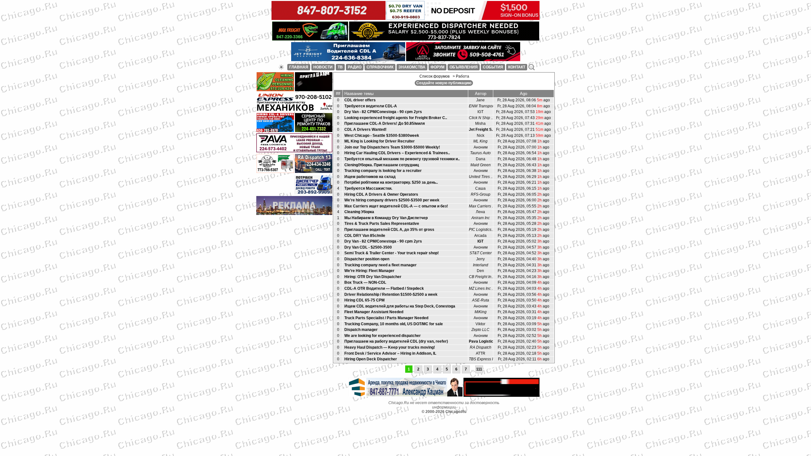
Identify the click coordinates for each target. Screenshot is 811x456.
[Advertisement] (294, 226)
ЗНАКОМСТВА (412, 67)
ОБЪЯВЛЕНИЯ (464, 67)
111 (479, 369)
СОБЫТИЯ (493, 67)
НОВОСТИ (323, 67)
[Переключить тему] (281, 67)
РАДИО (354, 67)
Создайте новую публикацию (443, 83)
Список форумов (434, 76)
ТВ (340, 67)
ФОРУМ (437, 67)
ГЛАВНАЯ (298, 67)
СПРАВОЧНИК (380, 67)
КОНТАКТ (516, 67)
